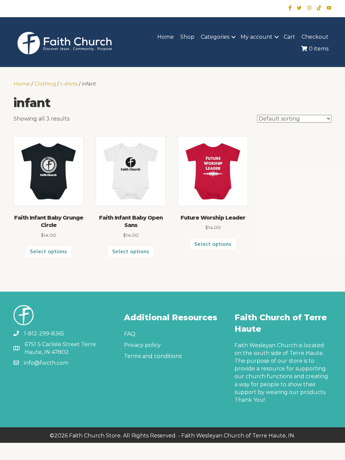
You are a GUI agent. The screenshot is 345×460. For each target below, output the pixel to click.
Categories (215, 37)
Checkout (315, 37)
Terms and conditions (153, 356)
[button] (233, 37)
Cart (289, 37)
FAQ (129, 334)
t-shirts (68, 84)
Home (165, 37)
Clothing (45, 84)
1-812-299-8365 (44, 333)
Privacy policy (142, 345)
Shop (187, 37)
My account (257, 37)
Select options (48, 251)
